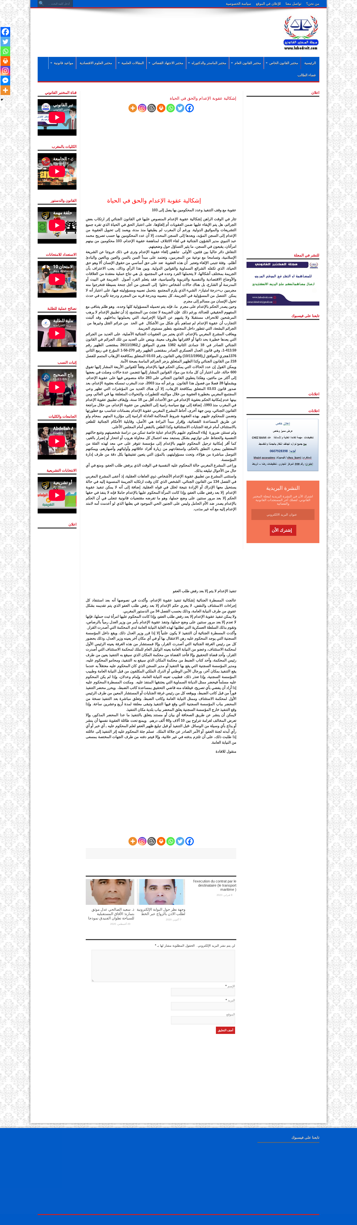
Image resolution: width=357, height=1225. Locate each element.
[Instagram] (142, 108)
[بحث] (41, 3)
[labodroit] (301, 31)
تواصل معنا (293, 4)
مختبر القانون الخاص (283, 63)
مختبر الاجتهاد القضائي (167, 63)
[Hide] (2, 100)
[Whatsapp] (170, 108)
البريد (231, 1000)
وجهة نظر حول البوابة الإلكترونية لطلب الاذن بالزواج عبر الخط (161, 911)
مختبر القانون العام (248, 63)
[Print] (161, 108)
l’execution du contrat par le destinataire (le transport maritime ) (214, 885)
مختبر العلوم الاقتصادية (96, 63)
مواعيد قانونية (63, 63)
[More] (132, 108)
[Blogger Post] (151, 108)
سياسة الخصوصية (238, 4)
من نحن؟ (312, 4)
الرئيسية (310, 63)
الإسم (231, 986)
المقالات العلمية (132, 63)
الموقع (230, 1014)
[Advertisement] (147, 27)
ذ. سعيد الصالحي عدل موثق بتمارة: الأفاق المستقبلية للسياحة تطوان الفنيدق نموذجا (111, 913)
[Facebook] (189, 108)
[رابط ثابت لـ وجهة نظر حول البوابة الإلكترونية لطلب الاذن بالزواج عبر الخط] (161, 892)
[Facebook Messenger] (5, 80)
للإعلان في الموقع (268, 4)
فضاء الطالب (307, 75)
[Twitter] (180, 108)
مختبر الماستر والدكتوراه (209, 63)
